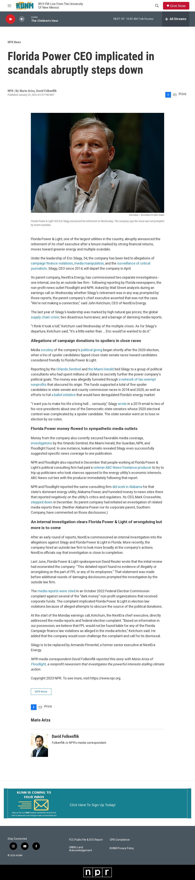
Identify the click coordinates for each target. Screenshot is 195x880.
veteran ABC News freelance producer (122, 467)
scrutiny (47, 350)
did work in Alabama (127, 487)
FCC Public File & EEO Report (86, 839)
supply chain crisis (45, 317)
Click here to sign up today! (93, 805)
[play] (10, 19)
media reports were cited (56, 591)
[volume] (22, 19)
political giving (91, 350)
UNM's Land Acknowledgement (80, 849)
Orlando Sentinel (68, 369)
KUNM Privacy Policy (122, 848)
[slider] (28, 19)
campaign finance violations (52, 263)
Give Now (177, 6)
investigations (42, 443)
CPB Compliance (120, 839)
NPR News (14, 42)
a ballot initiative (63, 395)
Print (182, 94)
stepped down (42, 502)
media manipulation (89, 263)
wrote (122, 404)
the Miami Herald (101, 369)
